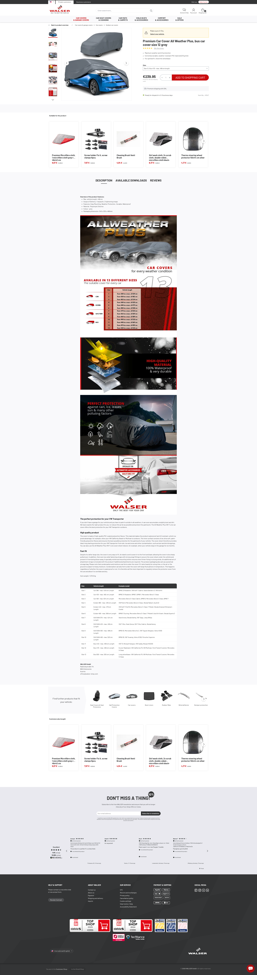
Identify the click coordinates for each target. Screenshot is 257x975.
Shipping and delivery (95, 898)
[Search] (151, 10)
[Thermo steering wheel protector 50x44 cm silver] (193, 139)
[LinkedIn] (207, 890)
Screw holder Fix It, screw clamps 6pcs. (95, 156)
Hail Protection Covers (114, 706)
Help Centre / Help (126, 904)
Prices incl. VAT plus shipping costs (150, 80)
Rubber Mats (166, 705)
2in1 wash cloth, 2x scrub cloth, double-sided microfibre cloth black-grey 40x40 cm (160, 157)
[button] (66, 851)
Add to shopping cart (190, 77)
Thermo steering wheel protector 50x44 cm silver (193, 156)
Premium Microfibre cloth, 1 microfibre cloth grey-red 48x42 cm (64, 157)
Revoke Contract (56, 900)
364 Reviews (159, 48)
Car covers (132, 705)
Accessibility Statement (128, 907)
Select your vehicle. (157, 34)
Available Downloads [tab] (131, 180)
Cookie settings (125, 901)
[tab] (104, 180)
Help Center (203, 2)
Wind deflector (184, 705)
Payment (91, 895)
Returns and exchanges (128, 893)
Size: (144, 65)
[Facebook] (196, 890)
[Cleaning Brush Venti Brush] (128, 139)
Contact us (92, 890)
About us (91, 893)
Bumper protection (201, 705)
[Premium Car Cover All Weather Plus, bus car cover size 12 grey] (96, 63)
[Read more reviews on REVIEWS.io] (56, 858)
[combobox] (122, 10)
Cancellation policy (126, 898)
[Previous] (66, 63)
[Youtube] (203, 890)
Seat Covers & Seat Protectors (97, 706)
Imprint (90, 901)
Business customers (83, 2)
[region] (90, 64)
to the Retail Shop (77, 969)
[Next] (126, 63)
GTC (121, 890)
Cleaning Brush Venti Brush (126, 156)
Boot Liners (149, 705)
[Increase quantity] (170, 77)
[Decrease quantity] (162, 77)
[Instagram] (199, 890)
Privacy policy (124, 895)
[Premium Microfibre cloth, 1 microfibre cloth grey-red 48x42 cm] (64, 139)
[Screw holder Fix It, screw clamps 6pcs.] (96, 139)
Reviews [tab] (156, 180)
